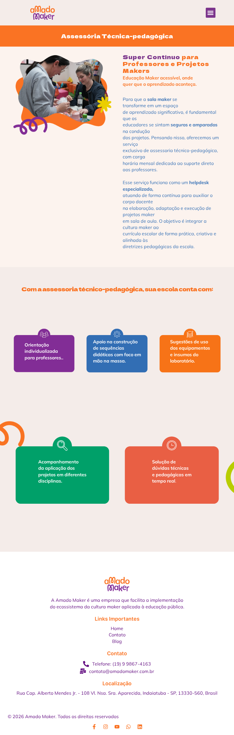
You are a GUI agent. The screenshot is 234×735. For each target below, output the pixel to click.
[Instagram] (105, 726)
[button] (211, 13)
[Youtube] (117, 726)
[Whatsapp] (128, 726)
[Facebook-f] (94, 726)
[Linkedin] (139, 726)
